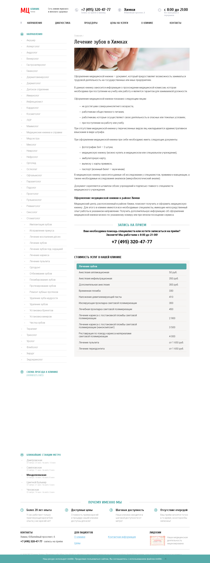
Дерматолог (34, 83)
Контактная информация (122, 537)
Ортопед (31, 163)
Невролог (32, 150)
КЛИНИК (29, 11)
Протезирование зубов (43, 285)
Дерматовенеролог (38, 77)
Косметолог (34, 114)
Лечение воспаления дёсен (45, 236)
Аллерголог (33, 46)
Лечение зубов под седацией (46, 249)
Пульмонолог (34, 199)
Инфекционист (35, 101)
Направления (34, 23)
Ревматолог (33, 206)
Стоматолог (33, 218)
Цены (77, 543)
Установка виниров (41, 316)
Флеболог (32, 347)
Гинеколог (32, 71)
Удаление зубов (39, 304)
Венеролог (33, 58)
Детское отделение (38, 89)
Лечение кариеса (39, 255)
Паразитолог (34, 181)
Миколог (31, 144)
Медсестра (33, 138)
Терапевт (32, 328)
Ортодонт (35, 267)
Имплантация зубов (41, 224)
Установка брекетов (41, 310)
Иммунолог (33, 95)
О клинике (147, 23)
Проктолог (33, 193)
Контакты (175, 23)
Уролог (31, 341)
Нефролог (32, 156)
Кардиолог (33, 107)
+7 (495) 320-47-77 (96, 9)
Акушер (31, 40)
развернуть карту (35, 375)
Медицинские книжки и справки (44, 132)
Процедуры (90, 23)
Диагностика (62, 23)
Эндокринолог (35, 359)
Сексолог (32, 212)
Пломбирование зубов (42, 279)
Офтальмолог (34, 175)
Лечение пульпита (40, 261)
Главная (78, 35)
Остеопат (32, 169)
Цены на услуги (119, 23)
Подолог (31, 187)
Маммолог (33, 126)
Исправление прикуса (42, 230)
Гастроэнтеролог (36, 64)
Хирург (30, 353)
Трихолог (32, 335)
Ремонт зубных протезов (44, 292)
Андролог (32, 52)
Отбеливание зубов (41, 273)
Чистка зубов (37, 322)
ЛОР (29, 120)
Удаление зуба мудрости (44, 298)
